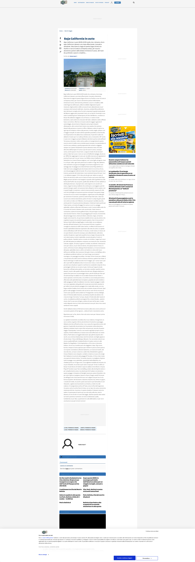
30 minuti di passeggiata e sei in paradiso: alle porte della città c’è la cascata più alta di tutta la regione (122, 200)
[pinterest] (60, 45)
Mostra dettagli (43, 554)
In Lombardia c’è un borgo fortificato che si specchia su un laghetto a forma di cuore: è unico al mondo (122, 174)
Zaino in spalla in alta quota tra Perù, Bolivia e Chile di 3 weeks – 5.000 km (69, 497)
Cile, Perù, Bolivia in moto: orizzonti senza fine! (93, 490)
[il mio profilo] (111, 2)
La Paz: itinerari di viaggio (71, 427)
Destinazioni (81, 2)
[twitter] (60, 41)
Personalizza (146, 558)
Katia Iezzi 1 (73, 56)
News (75, 2)
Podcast (107, 2)
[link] (60, 51)
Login (117, 2)
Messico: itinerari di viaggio (88, 429)
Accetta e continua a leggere (124, 558)
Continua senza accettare (152, 531)
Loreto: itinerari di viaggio (88, 427)
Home (61, 31)
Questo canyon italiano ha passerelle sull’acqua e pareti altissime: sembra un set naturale (121, 162)
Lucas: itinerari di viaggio (71, 429)
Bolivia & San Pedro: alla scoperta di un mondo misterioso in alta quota (92, 504)
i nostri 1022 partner (47, 537)
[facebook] (60, 38)
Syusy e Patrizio (99, 2)
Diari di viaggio (90, 2)
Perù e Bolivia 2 (65, 502)
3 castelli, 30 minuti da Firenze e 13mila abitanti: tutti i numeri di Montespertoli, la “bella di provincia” (121, 188)
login (67, 468)
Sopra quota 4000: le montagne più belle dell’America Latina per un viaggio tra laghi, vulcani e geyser (93, 482)
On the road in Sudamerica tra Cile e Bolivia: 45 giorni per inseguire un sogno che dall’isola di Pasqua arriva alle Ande (70, 482)
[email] (60, 48)
